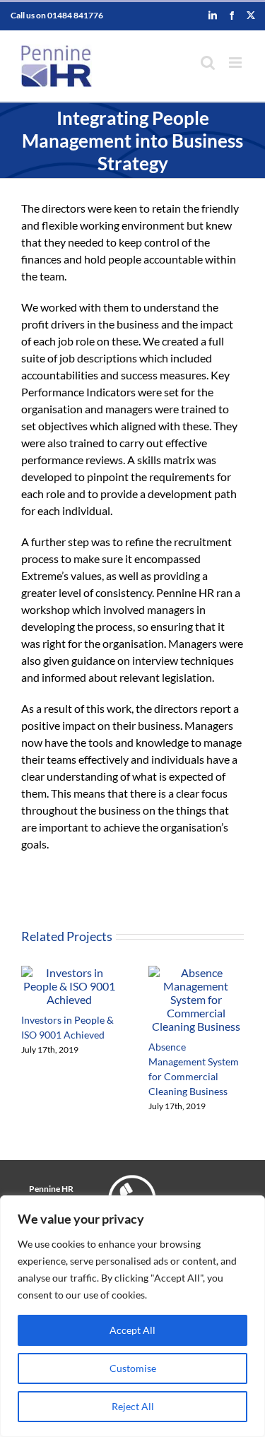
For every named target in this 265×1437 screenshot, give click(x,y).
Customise (133, 1368)
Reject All (133, 1406)
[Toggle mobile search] (208, 62)
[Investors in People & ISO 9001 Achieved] (69, 972)
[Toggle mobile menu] (236, 62)
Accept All (132, 1330)
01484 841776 (75, 15)
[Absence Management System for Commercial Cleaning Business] (196, 972)
